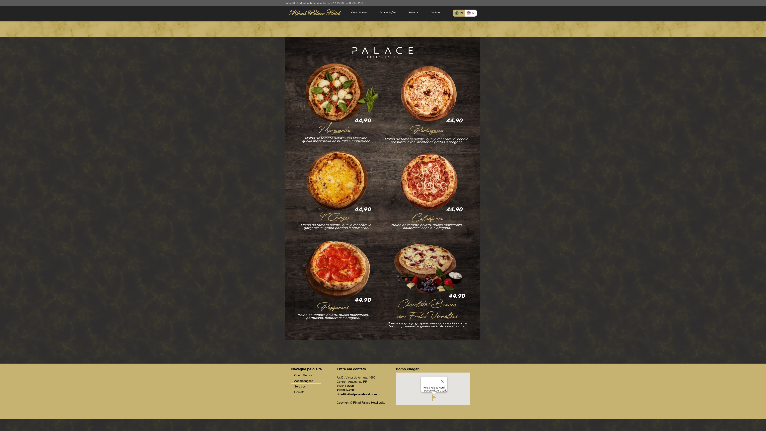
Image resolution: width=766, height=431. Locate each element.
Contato (299, 392)
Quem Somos (303, 375)
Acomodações (303, 381)
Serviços (300, 386)
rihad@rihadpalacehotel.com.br (306, 3)
